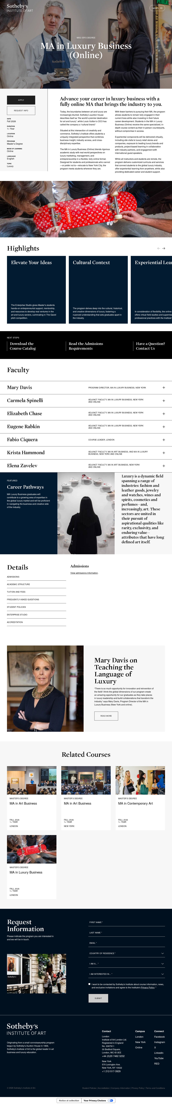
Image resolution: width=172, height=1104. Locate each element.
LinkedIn (158, 1052)
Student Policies (16, 607)
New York (140, 1042)
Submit (98, 998)
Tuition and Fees (16, 591)
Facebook (159, 1036)
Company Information (120, 1088)
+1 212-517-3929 (111, 1071)
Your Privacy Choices (95, 1100)
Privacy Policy (147, 987)
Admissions (13, 576)
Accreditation (15, 622)
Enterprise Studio (17, 614)
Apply (21, 100)
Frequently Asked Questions (23, 599)
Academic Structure (18, 584)
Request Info (21, 110)
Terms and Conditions (155, 1088)
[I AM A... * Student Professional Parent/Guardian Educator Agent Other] (126, 964)
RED (156, 1063)
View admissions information (84, 572)
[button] (163, 248)
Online (138, 1047)
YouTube (159, 1058)
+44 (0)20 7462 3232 (113, 1056)
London (139, 1036)
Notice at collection (69, 1100)
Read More (106, 716)
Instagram (159, 1042)
